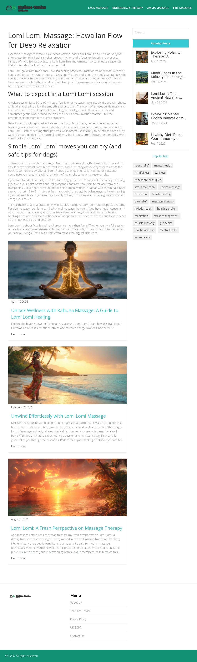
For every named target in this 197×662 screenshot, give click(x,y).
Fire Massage (182, 8)
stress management (166, 216)
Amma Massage (158, 8)
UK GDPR (75, 627)
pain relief (140, 201)
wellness (160, 172)
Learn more (18, 334)
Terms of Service (80, 611)
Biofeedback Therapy (127, 8)
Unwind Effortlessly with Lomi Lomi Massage (58, 416)
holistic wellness (144, 230)
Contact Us (77, 636)
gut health (166, 223)
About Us (76, 602)
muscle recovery (144, 223)
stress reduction (144, 187)
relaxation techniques (147, 180)
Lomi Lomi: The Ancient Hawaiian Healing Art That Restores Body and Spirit (166, 95)
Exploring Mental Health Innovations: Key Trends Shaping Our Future (167, 116)
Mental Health (168, 230)
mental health (162, 165)
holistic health (143, 208)
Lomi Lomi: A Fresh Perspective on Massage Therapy (66, 528)
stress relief (141, 165)
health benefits (166, 208)
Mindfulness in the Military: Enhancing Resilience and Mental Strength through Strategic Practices (166, 75)
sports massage (170, 187)
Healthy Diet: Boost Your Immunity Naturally (167, 137)
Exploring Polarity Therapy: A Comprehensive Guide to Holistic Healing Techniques (167, 54)
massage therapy (163, 201)
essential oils (142, 237)
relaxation (140, 194)
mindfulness (141, 172)
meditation (141, 216)
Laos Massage (98, 8)
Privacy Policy (78, 619)
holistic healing (161, 194)
